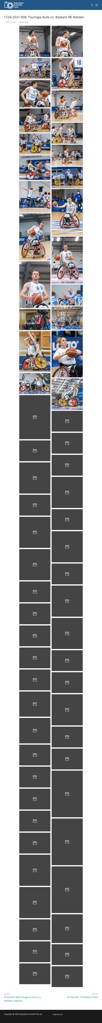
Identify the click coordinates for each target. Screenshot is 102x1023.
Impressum (58, 1014)
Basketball (24, 22)
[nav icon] (96, 5)
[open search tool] (92, 5)
